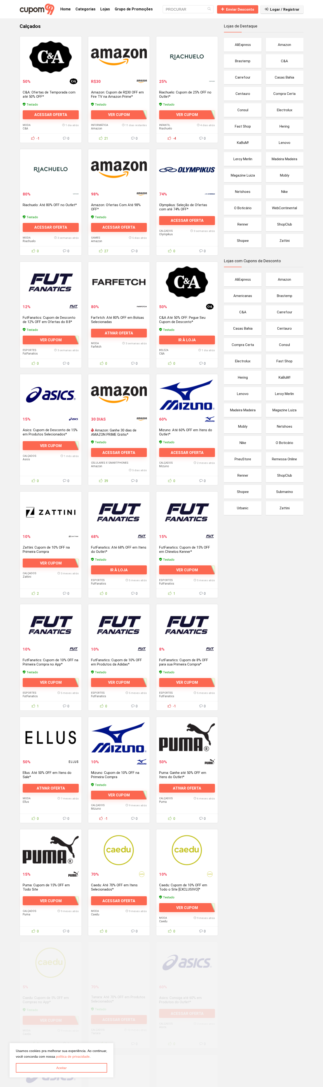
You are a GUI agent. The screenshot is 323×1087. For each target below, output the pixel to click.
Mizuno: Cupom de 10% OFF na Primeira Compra (115, 775)
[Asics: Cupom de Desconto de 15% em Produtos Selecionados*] (51, 395)
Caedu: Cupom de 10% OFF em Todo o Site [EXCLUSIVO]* (183, 887)
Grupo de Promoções (134, 9)
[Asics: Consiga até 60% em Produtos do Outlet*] (187, 962)
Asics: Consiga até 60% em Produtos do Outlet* (180, 1000)
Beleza (163, 350)
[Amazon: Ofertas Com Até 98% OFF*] (119, 169)
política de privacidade (73, 1056)
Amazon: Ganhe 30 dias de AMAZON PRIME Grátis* (113, 432)
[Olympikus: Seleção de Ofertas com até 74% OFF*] (187, 169)
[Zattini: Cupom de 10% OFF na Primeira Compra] (51, 512)
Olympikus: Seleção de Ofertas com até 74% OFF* (183, 207)
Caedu (95, 914)
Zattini (27, 576)
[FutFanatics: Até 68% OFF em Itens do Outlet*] (119, 512)
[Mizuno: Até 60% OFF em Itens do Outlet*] (187, 395)
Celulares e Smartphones (109, 462)
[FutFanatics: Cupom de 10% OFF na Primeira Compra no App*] (51, 625)
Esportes (29, 350)
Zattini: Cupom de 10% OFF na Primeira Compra (46, 549)
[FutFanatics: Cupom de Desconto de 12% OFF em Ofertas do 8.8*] (51, 282)
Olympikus (166, 234)
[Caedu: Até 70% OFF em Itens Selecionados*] (119, 850)
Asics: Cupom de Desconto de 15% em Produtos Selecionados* (50, 432)
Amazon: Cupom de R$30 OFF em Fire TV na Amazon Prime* (117, 94)
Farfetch (96, 346)
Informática (99, 125)
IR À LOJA (187, 340)
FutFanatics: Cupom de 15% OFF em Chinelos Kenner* (184, 549)
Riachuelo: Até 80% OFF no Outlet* (50, 205)
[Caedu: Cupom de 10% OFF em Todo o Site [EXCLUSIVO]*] (187, 850)
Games (95, 237)
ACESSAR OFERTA (50, 114)
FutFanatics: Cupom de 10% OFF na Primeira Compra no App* (50, 662)
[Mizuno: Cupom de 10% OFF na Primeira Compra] (119, 737)
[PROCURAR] (209, 9)
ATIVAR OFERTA (119, 333)
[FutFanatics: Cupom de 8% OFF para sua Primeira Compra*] (187, 625)
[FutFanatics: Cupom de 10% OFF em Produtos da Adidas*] (119, 625)
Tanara (95, 1034)
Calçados (166, 230)
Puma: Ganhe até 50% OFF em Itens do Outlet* (182, 775)
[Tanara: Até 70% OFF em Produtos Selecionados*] (119, 962)
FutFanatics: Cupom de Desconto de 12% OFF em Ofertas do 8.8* (49, 319)
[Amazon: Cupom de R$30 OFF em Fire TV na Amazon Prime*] (119, 57)
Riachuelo (165, 128)
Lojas (105, 9)
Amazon (96, 128)
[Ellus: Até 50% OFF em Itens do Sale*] (51, 737)
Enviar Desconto (240, 9)
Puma (163, 801)
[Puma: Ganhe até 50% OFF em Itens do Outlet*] (187, 737)
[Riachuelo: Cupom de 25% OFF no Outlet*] (187, 57)
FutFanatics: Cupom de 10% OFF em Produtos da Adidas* (116, 662)
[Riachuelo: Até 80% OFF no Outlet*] (51, 169)
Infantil (164, 125)
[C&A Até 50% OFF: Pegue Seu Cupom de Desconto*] (187, 282)
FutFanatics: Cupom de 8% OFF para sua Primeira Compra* (183, 662)
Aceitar (61, 1068)
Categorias (85, 9)
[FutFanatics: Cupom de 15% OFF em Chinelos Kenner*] (187, 512)
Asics (26, 459)
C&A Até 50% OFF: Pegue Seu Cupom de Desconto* (182, 319)
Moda (27, 125)
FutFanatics (30, 353)
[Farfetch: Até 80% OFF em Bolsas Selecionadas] (119, 282)
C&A (25, 128)
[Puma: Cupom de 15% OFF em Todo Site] (51, 850)
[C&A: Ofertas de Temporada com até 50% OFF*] (51, 57)
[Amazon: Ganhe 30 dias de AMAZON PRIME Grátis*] (119, 395)
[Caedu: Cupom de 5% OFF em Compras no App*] (51, 962)
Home (65, 9)
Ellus (26, 801)
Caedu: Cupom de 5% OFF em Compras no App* (46, 1000)
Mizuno (164, 466)
